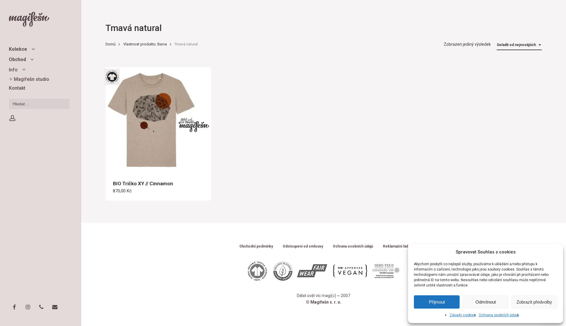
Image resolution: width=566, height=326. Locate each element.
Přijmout (437, 301)
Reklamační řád (395, 246)
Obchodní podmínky (256, 246)
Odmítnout (485, 301)
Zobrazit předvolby (534, 301)
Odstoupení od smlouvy (303, 246)
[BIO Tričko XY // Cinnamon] (158, 120)
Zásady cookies (463, 315)
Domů (111, 44)
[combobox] (519, 45)
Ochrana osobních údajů (499, 315)
